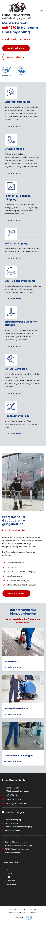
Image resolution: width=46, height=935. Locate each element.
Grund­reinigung (14, 149)
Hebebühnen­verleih (17, 416)
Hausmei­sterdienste (16, 708)
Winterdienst (12, 661)
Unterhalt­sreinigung (17, 102)
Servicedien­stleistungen (18, 755)
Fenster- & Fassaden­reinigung (18, 197)
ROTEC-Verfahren (16, 369)
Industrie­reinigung (16, 243)
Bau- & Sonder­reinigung (20, 281)
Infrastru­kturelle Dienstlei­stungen (21, 323)
